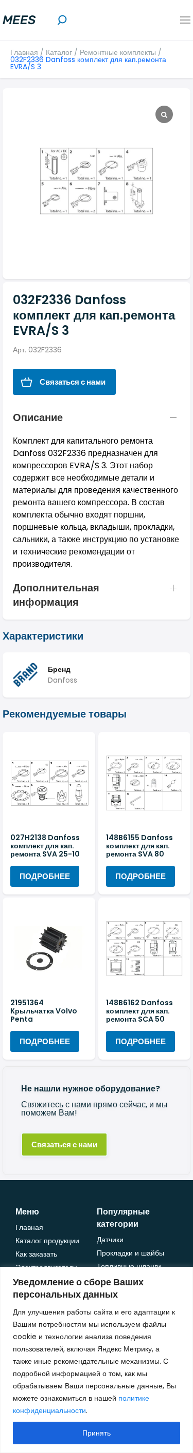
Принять (96, 1433)
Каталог (59, 52)
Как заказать (36, 1254)
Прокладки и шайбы (130, 1253)
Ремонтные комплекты (118, 52)
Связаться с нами (73, 381)
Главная (24, 52)
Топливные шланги (129, 1266)
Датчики (110, 1240)
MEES (19, 20)
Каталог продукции (47, 1241)
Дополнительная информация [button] (56, 595)
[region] (96, 1360)
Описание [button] (38, 417)
